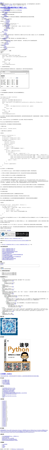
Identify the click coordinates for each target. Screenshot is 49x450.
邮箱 (3, 273)
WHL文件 (6, 30)
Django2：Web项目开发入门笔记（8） (8, 250)
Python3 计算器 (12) (31, 430)
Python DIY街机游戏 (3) (20, 432)
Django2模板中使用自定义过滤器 (7, 257)
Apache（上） (8, 40)
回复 (13, 280)
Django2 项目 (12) (10, 430)
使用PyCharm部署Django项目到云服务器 (9, 258)
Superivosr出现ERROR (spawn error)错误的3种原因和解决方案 (12, 254)
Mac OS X (7, 20)
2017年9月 (4, 421)
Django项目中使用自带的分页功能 (8, 252)
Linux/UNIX (8, 24)
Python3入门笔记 (7, 6)
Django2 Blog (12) (16, 430)
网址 (3, 274)
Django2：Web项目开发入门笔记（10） (9, 244)
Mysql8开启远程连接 (5, 437)
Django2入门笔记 (7, 9)
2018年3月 (4, 415)
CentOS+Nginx (6, 43)
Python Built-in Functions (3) (5, 432)
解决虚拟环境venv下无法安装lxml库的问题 (9, 439)
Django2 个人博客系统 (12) (23, 430)
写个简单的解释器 (7, 8)
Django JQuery (17, 240)
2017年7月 (4, 423)
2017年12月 (4, 418)
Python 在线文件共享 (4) (13, 431)
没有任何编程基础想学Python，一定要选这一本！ (10, 436)
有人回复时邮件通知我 (7, 268)
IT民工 (3, 445)
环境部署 (3, 38)
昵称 (3, 272)
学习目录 (3, 5)
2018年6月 (4, 412)
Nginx (7, 42)
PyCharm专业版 (6, 25)
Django (5, 47)
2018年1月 (4, 417)
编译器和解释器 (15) (3, 430)
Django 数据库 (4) (20, 431)
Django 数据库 (26, 240)
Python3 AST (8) (36, 430)
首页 (3, 4)
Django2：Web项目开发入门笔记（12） (22, 244)
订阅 (1, 52)
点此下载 (8, 230)
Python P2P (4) (7, 431)
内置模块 (5, 13)
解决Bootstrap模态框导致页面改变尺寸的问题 (9, 251)
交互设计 (3, 446)
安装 (3, 31)
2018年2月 (4, 416)
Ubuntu (7, 36)
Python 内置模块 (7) (42, 430)
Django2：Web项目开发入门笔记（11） (13, 7)
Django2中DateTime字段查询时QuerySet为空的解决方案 (11, 256)
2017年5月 (4, 425)
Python (3, 11)
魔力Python (7, 238)
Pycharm (3, 14)
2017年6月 (4, 424)
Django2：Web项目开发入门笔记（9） (8, 249)
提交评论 (2, 267)
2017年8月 (4, 422)
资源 (3, 17)
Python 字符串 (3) (38, 431)
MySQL (5, 34)
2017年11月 (4, 419)
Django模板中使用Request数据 (7, 255)
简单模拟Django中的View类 (7, 253)
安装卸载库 (6, 16)
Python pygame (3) (13, 432)
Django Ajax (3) (26, 432)
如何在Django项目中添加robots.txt (7, 259)
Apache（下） (8, 41)
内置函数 (5, 12)
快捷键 (5, 15)
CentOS (7, 35)
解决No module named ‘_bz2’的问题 (8, 438)
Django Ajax (7, 240)
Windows (7, 19)
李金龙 (3, 447)
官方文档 (3, 45)
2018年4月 (4, 414)
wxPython (5, 48)
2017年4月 (4, 426)
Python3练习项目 (7, 7)
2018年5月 (4, 413)
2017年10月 (4, 420)
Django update (21, 240)
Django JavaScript (12, 240)
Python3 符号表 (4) (32, 431)
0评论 (21, 10)
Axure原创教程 (4, 444)
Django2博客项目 (7, 10)
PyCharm (5, 33)
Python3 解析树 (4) (26, 431)
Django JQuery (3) (31, 432)
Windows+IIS (6, 44)
